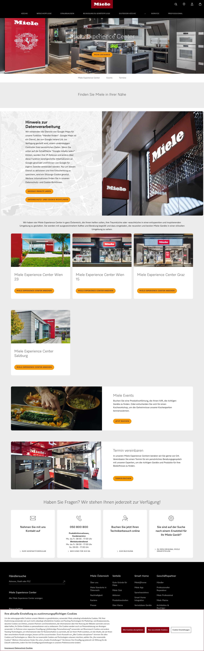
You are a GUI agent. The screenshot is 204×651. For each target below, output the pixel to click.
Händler (160, 583)
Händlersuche (17, 576)
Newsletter (16, 609)
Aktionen (116, 595)
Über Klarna (117, 605)
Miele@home (140, 583)
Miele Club (117, 590)
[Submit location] (64, 582)
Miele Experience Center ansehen (34, 291)
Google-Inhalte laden (39, 191)
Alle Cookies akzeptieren (133, 630)
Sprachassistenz (141, 593)
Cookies (29, 648)
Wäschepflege (44, 13)
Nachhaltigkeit (96, 595)
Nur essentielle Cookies (158, 630)
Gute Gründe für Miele (119, 584)
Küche (24, 13)
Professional (175, 13)
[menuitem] (26, 13)
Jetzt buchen (122, 421)
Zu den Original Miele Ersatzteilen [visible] (168, 550)
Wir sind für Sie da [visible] (80, 551)
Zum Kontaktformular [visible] (34, 551)
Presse (93, 605)
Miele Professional (165, 595)
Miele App (138, 588)
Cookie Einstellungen (181, 630)
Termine (122, 78)
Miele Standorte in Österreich (98, 589)
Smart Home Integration (140, 599)
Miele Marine (162, 600)
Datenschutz (20, 648)
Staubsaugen (67, 13)
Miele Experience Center (89, 78)
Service (155, 13)
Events (109, 78)
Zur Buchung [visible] (126, 551)
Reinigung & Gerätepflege (96, 13)
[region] (102, 630)
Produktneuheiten (120, 600)
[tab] (102, 102)
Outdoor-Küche (127, 13)
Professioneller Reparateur (163, 589)
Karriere (93, 600)
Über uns (94, 583)
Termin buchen (123, 478)
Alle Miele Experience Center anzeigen (26, 598)
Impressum (9, 648)
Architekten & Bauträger (163, 606)
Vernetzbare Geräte (143, 605)
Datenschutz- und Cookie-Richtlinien (48, 200)
